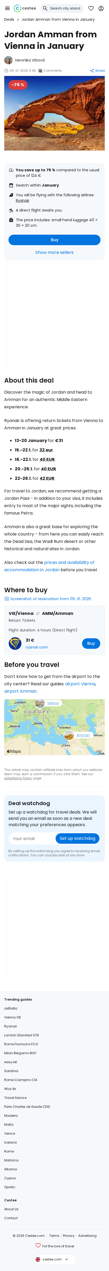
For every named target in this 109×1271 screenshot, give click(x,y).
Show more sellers (54, 252)
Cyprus (10, 1178)
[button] (7, 8)
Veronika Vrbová (30, 60)
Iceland (10, 1142)
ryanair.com (37, 647)
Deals (9, 19)
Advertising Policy (18, 778)
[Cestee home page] (25, 8)
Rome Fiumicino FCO (21, 1044)
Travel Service (15, 1097)
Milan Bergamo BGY (20, 1053)
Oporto (9, 1187)
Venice (9, 1133)
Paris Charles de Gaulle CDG (27, 1106)
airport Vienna (80, 684)
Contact (11, 1218)
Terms (54, 1235)
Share (100, 71)
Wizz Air (10, 1089)
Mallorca (11, 1160)
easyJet (10, 1062)
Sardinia (11, 1071)
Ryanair (22, 200)
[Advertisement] (54, 314)
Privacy (69, 1235)
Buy (54, 240)
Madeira (11, 1115)
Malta (8, 1124)
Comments (52, 71)
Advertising (87, 1235)
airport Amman (20, 691)
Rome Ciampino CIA (20, 1080)
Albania (10, 1169)
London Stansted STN (21, 1035)
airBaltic (11, 1008)
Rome (9, 1151)
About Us (11, 1209)
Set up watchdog (77, 838)
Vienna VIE (12, 1017)
